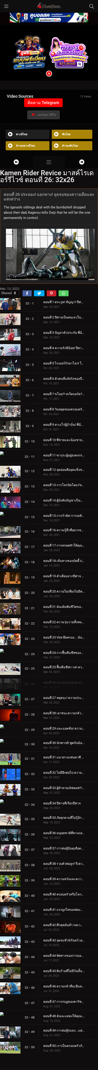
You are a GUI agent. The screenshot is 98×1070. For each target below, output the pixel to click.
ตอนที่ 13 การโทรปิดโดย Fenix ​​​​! (63, 485)
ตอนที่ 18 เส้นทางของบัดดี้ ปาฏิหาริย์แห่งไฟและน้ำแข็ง (63, 561)
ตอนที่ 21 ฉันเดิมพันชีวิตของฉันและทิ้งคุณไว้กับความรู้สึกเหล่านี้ (63, 607)
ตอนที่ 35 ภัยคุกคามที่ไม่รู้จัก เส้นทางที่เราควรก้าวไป (63, 817)
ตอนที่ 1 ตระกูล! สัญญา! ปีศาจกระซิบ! (63, 302)
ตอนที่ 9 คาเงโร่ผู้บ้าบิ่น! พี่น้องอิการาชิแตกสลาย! (63, 424)
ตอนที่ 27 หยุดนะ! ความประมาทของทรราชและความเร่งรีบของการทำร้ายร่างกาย (63, 698)
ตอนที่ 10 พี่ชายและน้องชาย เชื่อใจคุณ (63, 440)
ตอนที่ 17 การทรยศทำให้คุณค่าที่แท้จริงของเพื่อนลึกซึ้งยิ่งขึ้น (63, 545)
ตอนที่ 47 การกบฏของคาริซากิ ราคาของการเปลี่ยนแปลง (63, 1001)
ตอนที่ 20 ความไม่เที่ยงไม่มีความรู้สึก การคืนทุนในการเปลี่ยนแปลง (63, 591)
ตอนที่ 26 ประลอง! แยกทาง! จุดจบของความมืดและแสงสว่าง (63, 682)
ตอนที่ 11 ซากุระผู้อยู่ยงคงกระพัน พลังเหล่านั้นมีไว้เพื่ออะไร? (63, 455)
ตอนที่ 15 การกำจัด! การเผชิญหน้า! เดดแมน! (63, 515)
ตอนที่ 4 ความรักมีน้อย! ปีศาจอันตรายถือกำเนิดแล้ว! (63, 348)
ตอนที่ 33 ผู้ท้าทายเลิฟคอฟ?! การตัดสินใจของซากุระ (63, 788)
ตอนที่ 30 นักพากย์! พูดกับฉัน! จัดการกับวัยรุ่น (63, 743)
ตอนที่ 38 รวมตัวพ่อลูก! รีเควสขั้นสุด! (63, 863)
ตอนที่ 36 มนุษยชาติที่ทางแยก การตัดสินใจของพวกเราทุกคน (63, 833)
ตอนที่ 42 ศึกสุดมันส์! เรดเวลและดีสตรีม (63, 925)
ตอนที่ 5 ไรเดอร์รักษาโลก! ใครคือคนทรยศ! (63, 363)
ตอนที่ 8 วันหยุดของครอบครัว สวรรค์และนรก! (63, 409)
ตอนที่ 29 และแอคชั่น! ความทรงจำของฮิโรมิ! (63, 728)
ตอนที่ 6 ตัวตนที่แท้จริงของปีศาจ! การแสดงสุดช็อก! (63, 378)
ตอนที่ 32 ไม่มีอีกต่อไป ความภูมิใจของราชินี (63, 772)
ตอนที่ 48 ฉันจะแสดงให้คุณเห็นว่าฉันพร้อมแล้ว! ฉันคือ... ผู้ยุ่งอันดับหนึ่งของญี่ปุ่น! (63, 1016)
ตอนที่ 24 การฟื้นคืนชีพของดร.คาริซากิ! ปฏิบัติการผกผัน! (63, 653)
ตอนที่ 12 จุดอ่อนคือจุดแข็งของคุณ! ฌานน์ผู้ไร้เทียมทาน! (63, 470)
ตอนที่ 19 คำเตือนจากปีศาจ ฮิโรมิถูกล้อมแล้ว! (63, 576)
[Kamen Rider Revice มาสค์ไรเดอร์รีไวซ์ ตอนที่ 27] (81, 162)
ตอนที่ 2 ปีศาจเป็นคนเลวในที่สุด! (63, 317)
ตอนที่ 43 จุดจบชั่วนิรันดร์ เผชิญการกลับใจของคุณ (63, 940)
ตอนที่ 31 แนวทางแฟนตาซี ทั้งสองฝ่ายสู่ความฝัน (63, 757)
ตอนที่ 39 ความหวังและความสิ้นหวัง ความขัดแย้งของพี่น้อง (63, 879)
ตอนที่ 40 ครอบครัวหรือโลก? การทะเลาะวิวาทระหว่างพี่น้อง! (63, 894)
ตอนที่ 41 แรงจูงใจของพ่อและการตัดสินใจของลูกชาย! (63, 909)
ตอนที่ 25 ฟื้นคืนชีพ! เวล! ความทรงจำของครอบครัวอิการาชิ (63, 667)
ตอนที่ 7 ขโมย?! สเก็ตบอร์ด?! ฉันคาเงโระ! (63, 394)
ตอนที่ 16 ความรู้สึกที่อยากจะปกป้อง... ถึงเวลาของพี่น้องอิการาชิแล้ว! (63, 530)
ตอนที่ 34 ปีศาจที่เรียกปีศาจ (62, 803)
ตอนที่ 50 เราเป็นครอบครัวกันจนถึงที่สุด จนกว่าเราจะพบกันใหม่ (63, 1046)
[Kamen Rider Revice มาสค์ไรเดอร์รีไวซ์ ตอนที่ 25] (16, 162)
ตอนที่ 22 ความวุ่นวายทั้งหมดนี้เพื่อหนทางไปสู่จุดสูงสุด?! (63, 622)
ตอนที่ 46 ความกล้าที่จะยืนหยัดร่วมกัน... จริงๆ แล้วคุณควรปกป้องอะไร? (63, 986)
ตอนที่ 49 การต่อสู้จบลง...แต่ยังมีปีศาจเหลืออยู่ (63, 1030)
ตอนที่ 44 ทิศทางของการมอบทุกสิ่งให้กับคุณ (63, 955)
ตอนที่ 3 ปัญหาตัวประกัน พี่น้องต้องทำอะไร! (63, 332)
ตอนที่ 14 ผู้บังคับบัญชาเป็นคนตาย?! (63, 500)
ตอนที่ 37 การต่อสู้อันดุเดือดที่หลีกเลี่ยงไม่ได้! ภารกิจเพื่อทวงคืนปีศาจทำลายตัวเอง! (63, 848)
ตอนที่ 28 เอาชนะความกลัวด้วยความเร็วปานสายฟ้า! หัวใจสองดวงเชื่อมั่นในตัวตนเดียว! (63, 713)
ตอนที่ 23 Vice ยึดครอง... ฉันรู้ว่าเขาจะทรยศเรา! (63, 637)
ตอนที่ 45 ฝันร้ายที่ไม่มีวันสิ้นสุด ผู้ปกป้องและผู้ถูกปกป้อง (63, 971)
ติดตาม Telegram (43, 102)
